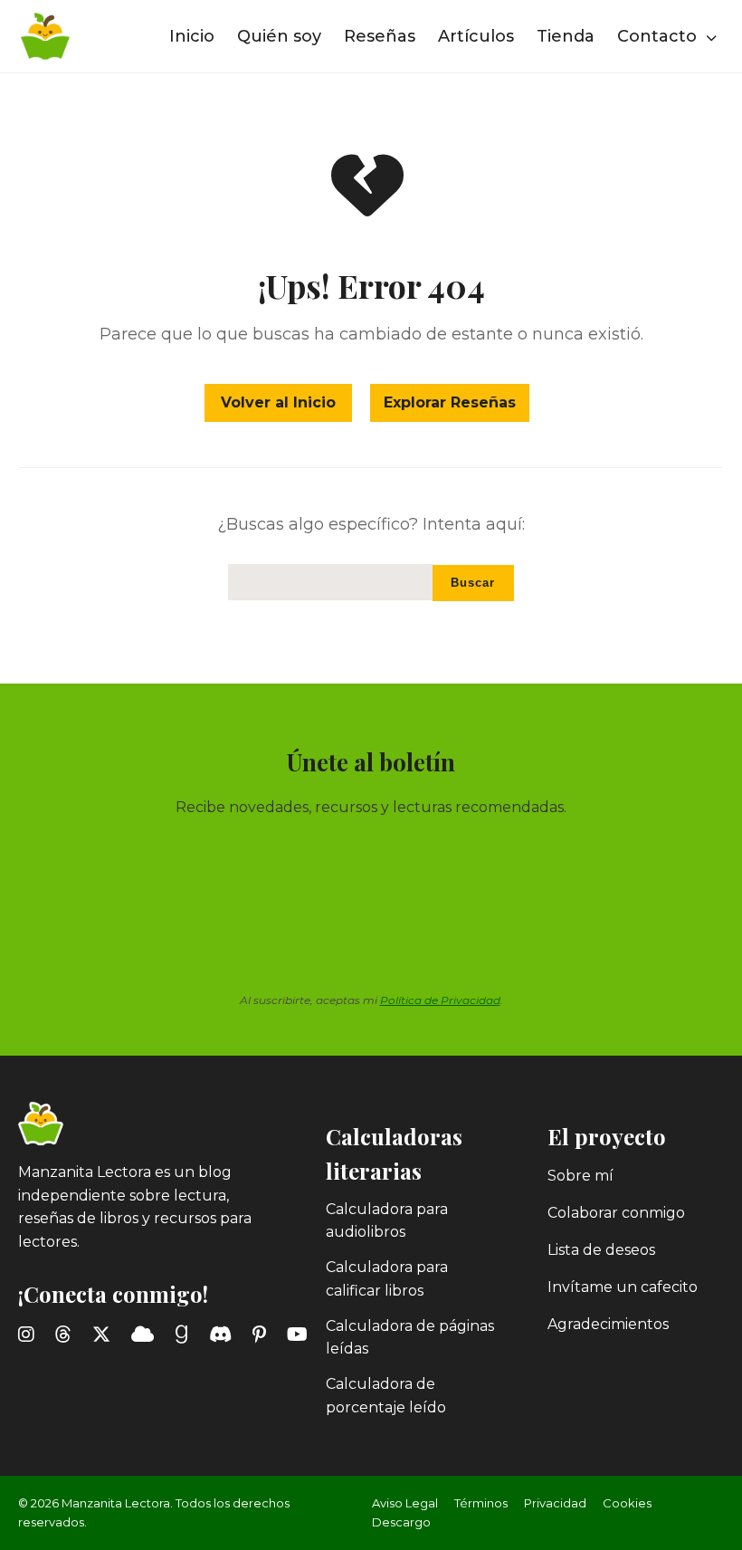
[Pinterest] (262, 1334)
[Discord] (224, 1334)
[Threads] (67, 1334)
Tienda (566, 36)
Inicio (191, 36)
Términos (481, 1503)
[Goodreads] (185, 1334)
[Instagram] (30, 1334)
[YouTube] (301, 1334)
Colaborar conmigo (616, 1212)
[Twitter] (105, 1334)
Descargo (401, 1522)
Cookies (627, 1503)
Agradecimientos (608, 1324)
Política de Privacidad (440, 1000)
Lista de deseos (601, 1249)
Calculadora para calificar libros (387, 1278)
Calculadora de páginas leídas (410, 1337)
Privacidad (555, 1503)
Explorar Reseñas (450, 402)
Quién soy (279, 36)
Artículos (476, 36)
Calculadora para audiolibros (387, 1221)
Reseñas (379, 36)
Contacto (659, 36)
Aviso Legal (405, 1503)
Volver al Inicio (278, 402)
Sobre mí (580, 1175)
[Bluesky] (146, 1334)
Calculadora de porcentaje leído (386, 1395)
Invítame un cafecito (622, 1287)
